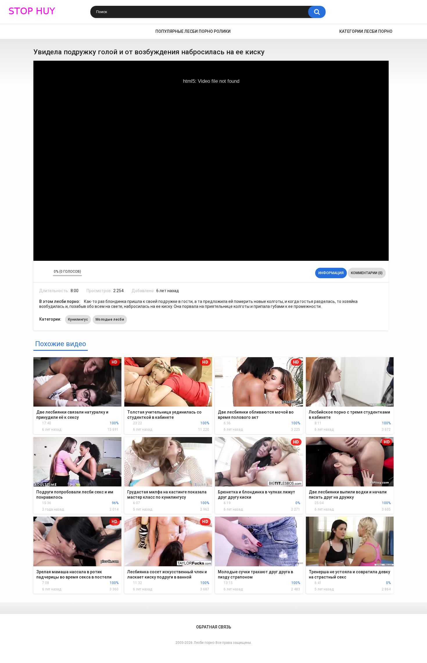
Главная (40, 31)
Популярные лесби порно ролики (193, 31)
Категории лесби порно (365, 31)
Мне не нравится (47, 273)
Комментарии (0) (367, 273)
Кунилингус (78, 319)
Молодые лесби (110, 319)
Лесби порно (204, 643)
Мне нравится (39, 273)
